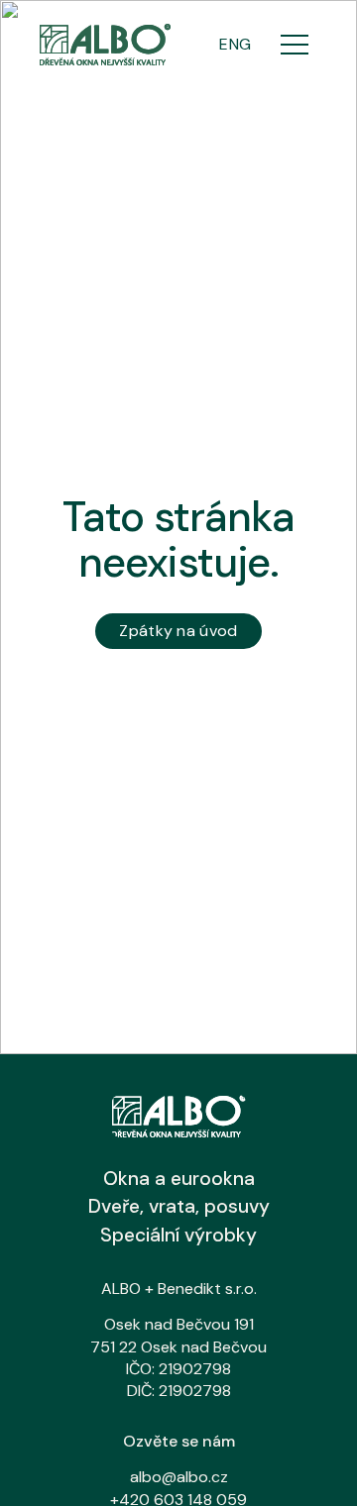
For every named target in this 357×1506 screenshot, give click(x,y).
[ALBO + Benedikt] (105, 44)
